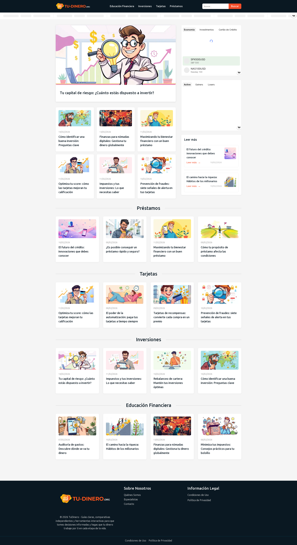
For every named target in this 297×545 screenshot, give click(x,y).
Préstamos (176, 6)
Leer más (194, 162)
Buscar (235, 6)
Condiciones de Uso (198, 495)
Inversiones (145, 6)
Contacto (129, 503)
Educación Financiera (122, 6)
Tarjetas (161, 6)
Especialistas (131, 499)
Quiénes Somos (132, 495)
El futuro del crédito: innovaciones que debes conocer (201, 153)
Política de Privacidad (199, 500)
